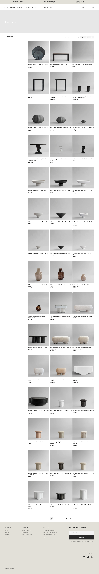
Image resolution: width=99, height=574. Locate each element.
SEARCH (24, 537)
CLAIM (45, 537)
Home (6, 12)
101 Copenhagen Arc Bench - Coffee (58, 64)
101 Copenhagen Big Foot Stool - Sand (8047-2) (59, 442)
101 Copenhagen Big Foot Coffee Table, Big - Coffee (38, 411)
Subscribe (81, 537)
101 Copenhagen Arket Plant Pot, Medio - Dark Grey (38, 128)
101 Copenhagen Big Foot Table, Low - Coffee (61, 504)
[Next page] (70, 518)
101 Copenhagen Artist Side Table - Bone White (59, 159)
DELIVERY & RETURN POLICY (50, 532)
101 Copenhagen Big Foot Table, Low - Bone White (38, 505)
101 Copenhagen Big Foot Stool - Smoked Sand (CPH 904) (38, 474)
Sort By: (77, 37)
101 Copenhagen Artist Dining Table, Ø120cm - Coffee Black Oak (38, 159)
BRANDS (7, 532)
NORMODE (11, 568)
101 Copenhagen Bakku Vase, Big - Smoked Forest (60, 285)
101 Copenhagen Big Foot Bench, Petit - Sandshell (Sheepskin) (82, 348)
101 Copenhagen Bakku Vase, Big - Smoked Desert (38, 285)
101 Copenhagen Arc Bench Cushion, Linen (82, 64)
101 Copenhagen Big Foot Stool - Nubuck (37, 442)
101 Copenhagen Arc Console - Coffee (37, 96)
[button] (85, 7)
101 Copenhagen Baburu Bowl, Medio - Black (60, 221)
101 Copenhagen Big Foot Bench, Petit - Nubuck (59, 379)
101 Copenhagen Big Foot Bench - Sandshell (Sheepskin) (60, 348)
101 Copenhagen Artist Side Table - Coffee (82, 159)
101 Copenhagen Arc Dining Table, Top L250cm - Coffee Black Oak (81, 96)
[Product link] (38, 55)
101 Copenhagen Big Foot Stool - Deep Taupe (83, 410)
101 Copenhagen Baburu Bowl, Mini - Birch (38, 253)
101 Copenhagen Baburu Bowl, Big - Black (60, 190)
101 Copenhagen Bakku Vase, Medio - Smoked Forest (36, 317)
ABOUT (6, 530)
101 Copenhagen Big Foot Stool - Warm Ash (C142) (83, 474)
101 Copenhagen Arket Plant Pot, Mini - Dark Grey (61, 128)
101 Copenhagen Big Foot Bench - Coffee (37, 347)
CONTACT (7, 537)
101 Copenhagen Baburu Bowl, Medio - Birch (38, 221)
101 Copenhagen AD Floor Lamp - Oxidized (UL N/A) (38, 65)
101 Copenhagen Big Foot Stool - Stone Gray (60, 473)
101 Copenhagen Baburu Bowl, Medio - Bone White (83, 222)
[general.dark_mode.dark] (83, 7)
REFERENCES (25, 532)
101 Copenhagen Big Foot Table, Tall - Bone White (82, 505)
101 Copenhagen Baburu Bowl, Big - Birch (37, 190)
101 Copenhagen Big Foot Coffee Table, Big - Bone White (83, 379)
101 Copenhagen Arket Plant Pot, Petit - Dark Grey (83, 128)
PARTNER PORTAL (26, 530)
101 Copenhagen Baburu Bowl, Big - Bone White (82, 191)
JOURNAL (7, 534)
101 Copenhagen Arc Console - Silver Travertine (59, 96)
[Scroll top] (97, 572)
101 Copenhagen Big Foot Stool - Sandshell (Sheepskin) (82, 442)
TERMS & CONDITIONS (49, 530)
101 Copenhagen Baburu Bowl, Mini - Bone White (82, 254)
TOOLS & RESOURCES (27, 534)
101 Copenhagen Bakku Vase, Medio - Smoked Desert (81, 285)
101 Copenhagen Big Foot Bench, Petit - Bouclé (37, 379)
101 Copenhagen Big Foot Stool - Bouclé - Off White (61, 411)
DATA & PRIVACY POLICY (49, 534)
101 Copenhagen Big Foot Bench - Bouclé (82, 316)
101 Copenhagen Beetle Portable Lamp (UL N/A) (60, 317)
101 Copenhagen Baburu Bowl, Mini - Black (60, 253)
